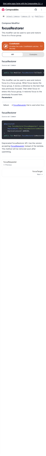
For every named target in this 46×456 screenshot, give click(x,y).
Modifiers (39, 16)
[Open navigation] (3, 16)
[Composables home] (10, 9)
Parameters (7, 97)
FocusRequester (19, 105)
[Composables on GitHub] (35, 9)
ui (33, 16)
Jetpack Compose (13, 16)
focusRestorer (9, 61)
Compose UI (25, 16)
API (12, 54)
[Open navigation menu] (41, 9)
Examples (33, 54)
